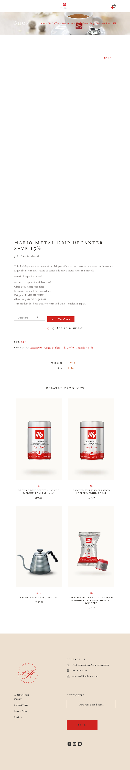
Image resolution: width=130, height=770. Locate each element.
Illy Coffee (68, 348)
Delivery (18, 699)
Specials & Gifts (85, 348)
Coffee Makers (52, 348)
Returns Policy (20, 711)
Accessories (36, 348)
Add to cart (61, 319)
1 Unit (72, 368)
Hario (71, 363)
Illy (39, 486)
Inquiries (18, 717)
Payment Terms (21, 705)
